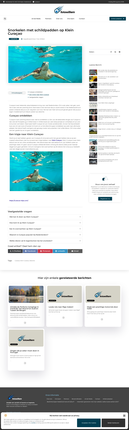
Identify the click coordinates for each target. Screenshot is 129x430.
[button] (124, 416)
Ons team (70, 19)
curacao (17, 260)
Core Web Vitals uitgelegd (106, 103)
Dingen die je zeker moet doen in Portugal (24, 351)
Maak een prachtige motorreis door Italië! (102, 308)
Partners (48, 19)
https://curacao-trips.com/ (18, 200)
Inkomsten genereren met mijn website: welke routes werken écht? (98, 401)
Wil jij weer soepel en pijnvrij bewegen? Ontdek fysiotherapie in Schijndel (108, 148)
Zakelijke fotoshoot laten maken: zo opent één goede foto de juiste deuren (109, 117)
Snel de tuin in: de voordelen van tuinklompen (108, 77)
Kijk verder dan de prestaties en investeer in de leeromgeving (108, 70)
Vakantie (14, 39)
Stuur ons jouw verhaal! (105, 184)
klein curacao (24, 260)
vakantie (32, 260)
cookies (33, 422)
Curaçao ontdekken (36, 92)
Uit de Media (36, 19)
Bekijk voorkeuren (113, 423)
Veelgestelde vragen (36, 97)
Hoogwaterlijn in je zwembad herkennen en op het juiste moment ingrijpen (105, 136)
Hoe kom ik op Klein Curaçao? (45, 223)
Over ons (59, 19)
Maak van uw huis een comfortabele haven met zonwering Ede (109, 123)
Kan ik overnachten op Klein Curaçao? (45, 229)
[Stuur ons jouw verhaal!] (105, 178)
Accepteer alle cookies (89, 423)
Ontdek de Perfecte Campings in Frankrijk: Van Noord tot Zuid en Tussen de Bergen (24, 308)
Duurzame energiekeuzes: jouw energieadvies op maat (108, 160)
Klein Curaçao (57, 140)
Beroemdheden (77, 399)
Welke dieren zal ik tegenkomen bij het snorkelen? (45, 241)
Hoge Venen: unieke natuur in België (109, 129)
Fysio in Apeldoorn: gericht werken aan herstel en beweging (108, 83)
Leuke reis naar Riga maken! (61, 307)
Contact (82, 19)
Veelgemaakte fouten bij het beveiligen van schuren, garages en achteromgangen (109, 91)
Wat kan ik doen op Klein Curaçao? (45, 217)
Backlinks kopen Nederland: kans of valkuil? (60, 401)
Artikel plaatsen (108, 399)
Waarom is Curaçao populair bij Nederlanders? (45, 235)
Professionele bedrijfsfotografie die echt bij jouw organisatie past (108, 140)
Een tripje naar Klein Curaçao (39, 94)
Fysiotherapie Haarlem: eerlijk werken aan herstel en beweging (108, 110)
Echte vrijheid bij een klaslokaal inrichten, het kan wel (108, 97)
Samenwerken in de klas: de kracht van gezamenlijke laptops (109, 153)
